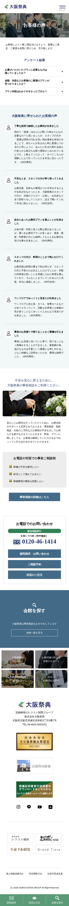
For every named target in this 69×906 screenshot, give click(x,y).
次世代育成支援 (55, 873)
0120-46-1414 (39, 541)
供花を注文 (34, 902)
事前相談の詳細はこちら (34, 497)
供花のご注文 (34, 575)
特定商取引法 (35, 873)
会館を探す (57, 902)
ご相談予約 (34, 564)
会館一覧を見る (34, 632)
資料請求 (11, 902)
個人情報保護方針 (15, 873)
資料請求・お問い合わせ (34, 553)
